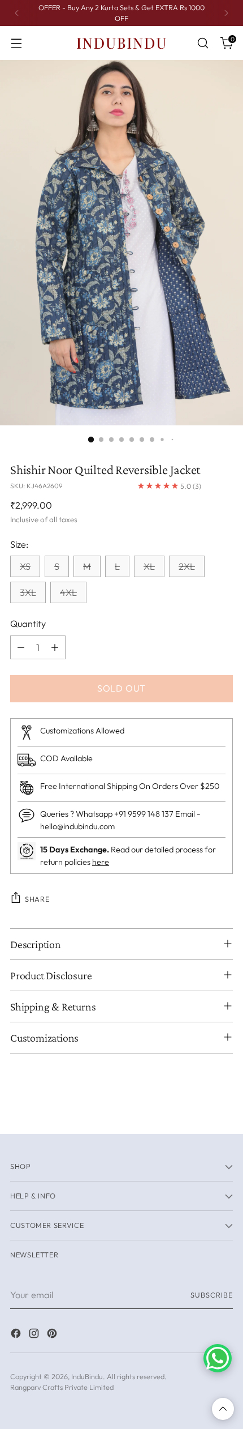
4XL (68, 592)
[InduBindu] (121, 42)
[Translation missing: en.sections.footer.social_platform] (17, 1335)
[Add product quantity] (55, 647)
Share (37, 898)
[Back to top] (223, 1409)
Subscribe (211, 1294)
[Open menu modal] (16, 43)
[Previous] (17, 13)
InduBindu (87, 1376)
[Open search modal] (202, 43)
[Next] (226, 13)
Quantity (28, 623)
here (100, 862)
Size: (19, 544)
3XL (28, 592)
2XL (187, 566)
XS (25, 566)
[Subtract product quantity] (21, 647)
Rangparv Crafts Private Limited (62, 1387)
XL (149, 566)
